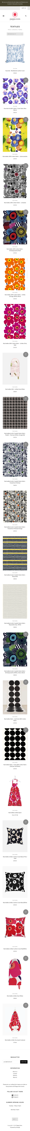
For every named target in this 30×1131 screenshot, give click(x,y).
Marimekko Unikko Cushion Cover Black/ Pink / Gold (15, 857)
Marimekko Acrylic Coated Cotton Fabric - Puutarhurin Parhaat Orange (15, 528)
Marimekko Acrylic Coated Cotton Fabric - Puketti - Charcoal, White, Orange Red (15, 434)
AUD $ (14, 1119)
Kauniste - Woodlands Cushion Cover (15, 71)
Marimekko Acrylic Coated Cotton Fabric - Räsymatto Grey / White (15, 624)
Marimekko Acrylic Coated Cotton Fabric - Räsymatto (15, 575)
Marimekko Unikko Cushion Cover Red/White (15, 949)
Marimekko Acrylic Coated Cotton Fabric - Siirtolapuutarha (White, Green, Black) (15, 672)
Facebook (15, 1095)
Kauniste (15, 68)
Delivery (15, 1075)
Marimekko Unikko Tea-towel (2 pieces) (15, 1040)
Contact (15, 1073)
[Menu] (3, 16)
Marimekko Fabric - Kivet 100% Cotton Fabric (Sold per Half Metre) (15, 765)
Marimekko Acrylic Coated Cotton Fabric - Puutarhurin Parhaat (15, 482)
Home (9, 30)
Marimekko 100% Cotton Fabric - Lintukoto (15, 203)
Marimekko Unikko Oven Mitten (15, 996)
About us (15, 1072)
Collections (14, 30)
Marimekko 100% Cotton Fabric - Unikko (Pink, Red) (15, 344)
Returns (15, 1077)
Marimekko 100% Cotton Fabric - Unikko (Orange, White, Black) (15, 295)
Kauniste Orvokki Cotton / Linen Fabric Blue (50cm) (15, 109)
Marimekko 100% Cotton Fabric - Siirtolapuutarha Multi (15, 250)
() (24, 8)
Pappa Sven (19, 1125)
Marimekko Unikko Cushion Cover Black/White (15, 903)
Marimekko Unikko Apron (15, 813)
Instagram (15, 1097)
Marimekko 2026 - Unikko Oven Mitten (15, 389)
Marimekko (15, 154)
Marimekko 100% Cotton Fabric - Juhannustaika (15, 156)
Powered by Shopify (15, 1127)
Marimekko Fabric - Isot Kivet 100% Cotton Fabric (15, 719)
